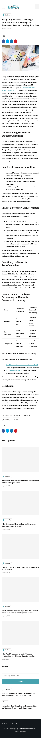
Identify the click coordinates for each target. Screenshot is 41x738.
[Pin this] (15, 41)
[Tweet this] (7, 41)
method (16, 419)
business (6, 415)
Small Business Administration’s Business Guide (22, 365)
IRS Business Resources (14, 370)
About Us (15, 724)
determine (16, 415)
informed (6, 419)
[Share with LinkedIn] (11, 41)
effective (27, 415)
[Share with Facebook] (3, 41)
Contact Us (5, 724)
